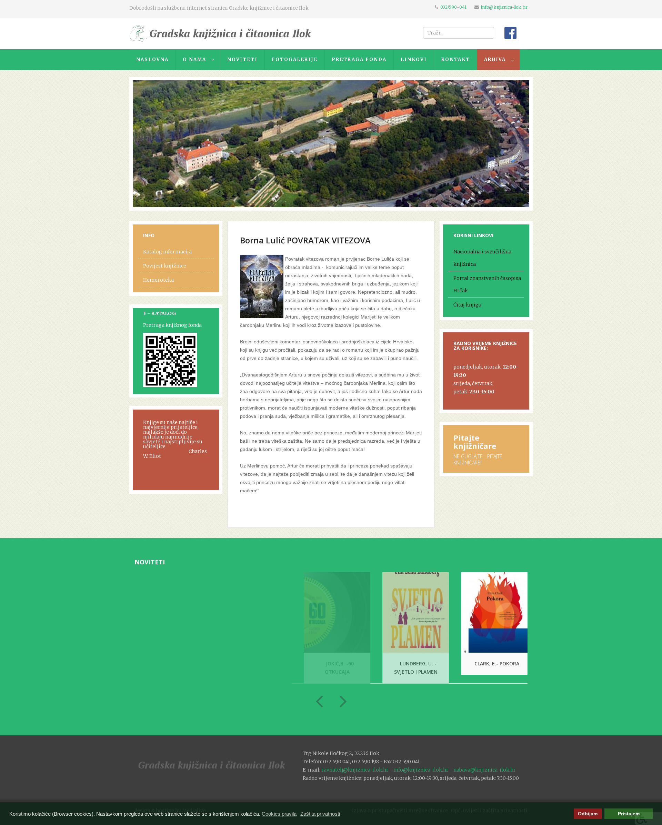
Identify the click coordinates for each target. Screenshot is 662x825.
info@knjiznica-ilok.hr (504, 7)
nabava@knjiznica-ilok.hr (484, 770)
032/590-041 (453, 7)
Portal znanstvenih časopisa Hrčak (487, 284)
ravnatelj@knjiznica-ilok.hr (355, 770)
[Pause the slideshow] (508, 144)
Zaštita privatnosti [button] (320, 814)
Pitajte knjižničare (474, 441)
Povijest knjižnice (164, 266)
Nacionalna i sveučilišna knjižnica (482, 258)
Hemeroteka (158, 280)
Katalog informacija (167, 252)
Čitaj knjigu (467, 305)
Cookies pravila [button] (279, 814)
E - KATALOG (159, 313)
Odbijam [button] (588, 813)
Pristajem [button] (629, 813)
